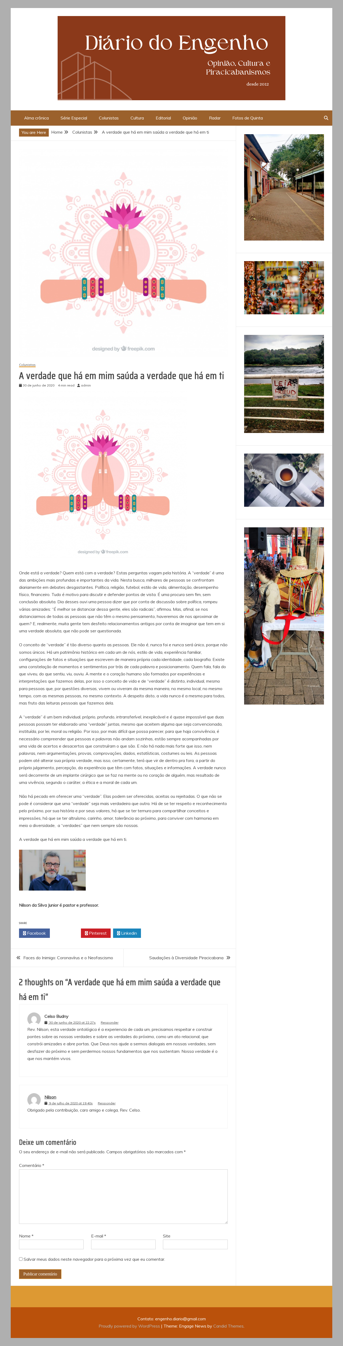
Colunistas (109, 118)
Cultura (137, 118)
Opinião (190, 118)
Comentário (31, 1165)
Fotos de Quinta (247, 118)
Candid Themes (228, 1326)
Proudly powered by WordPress (130, 1326)
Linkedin (128, 933)
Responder (109, 1022)
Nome (26, 1236)
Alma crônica (36, 118)
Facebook (36, 933)
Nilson (50, 1097)
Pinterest (97, 933)
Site (166, 1236)
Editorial (163, 118)
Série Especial (74, 118)
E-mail (98, 1236)
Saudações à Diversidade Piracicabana (186, 957)
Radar (215, 118)
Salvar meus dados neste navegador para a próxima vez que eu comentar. (94, 1259)
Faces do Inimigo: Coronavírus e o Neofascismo (68, 957)
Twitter (66, 933)
